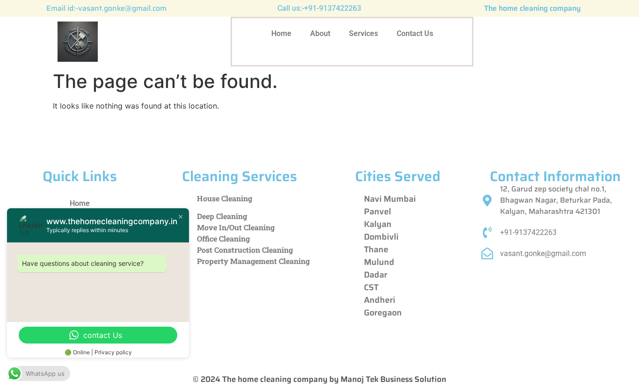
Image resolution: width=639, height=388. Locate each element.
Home (281, 33)
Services (363, 33)
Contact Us (415, 33)
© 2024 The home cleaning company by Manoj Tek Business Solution (319, 379)
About (320, 33)
